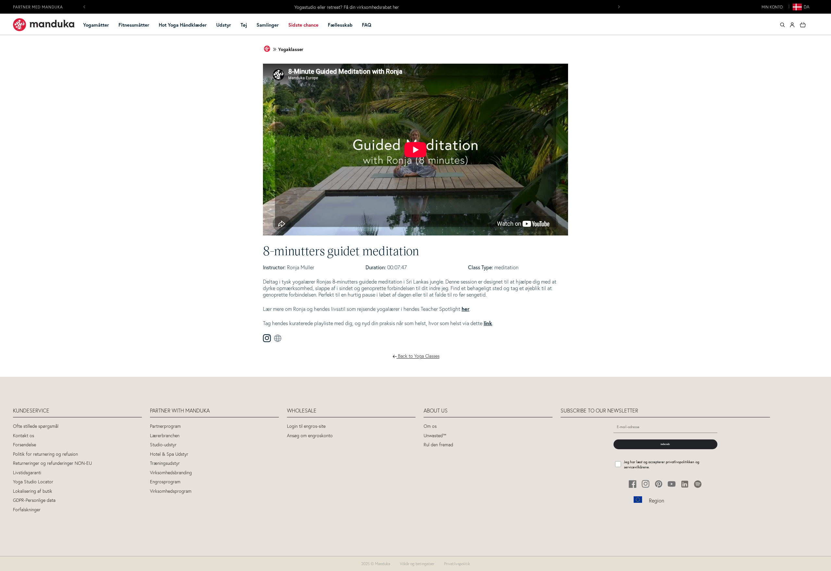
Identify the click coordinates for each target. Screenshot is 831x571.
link (488, 323)
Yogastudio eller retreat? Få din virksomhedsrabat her (346, 7)
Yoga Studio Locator (33, 482)
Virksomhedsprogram (171, 491)
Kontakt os (23, 435)
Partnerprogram (165, 426)
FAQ (366, 25)
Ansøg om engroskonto (310, 435)
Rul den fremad (438, 445)
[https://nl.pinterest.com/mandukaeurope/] (659, 484)
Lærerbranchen (165, 435)
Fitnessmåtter (133, 25)
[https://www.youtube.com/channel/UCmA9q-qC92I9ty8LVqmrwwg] (672, 484)
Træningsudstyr (165, 463)
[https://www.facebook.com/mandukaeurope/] (633, 484)
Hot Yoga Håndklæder (183, 25)
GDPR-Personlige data (34, 500)
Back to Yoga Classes (418, 356)
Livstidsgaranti (27, 473)
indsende (665, 444)
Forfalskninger (27, 510)
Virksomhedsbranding (171, 473)
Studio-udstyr (163, 445)
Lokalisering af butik (32, 491)
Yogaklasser (290, 49)
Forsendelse (24, 445)
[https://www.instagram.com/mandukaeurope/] (646, 484)
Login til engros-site (306, 426)
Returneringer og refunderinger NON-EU (52, 463)
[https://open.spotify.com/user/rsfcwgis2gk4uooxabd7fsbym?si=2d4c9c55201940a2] (698, 484)
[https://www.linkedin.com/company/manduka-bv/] (685, 484)
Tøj (244, 25)
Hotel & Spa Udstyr (169, 454)
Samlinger (267, 25)
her (465, 308)
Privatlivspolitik (457, 563)
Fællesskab (340, 25)
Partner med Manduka (38, 7)
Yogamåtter (96, 25)
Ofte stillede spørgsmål (35, 426)
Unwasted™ (435, 435)
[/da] (44, 24)
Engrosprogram (165, 482)
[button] (99, 25)
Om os (430, 426)
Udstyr (223, 25)
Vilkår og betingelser (417, 563)
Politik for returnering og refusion (45, 454)
